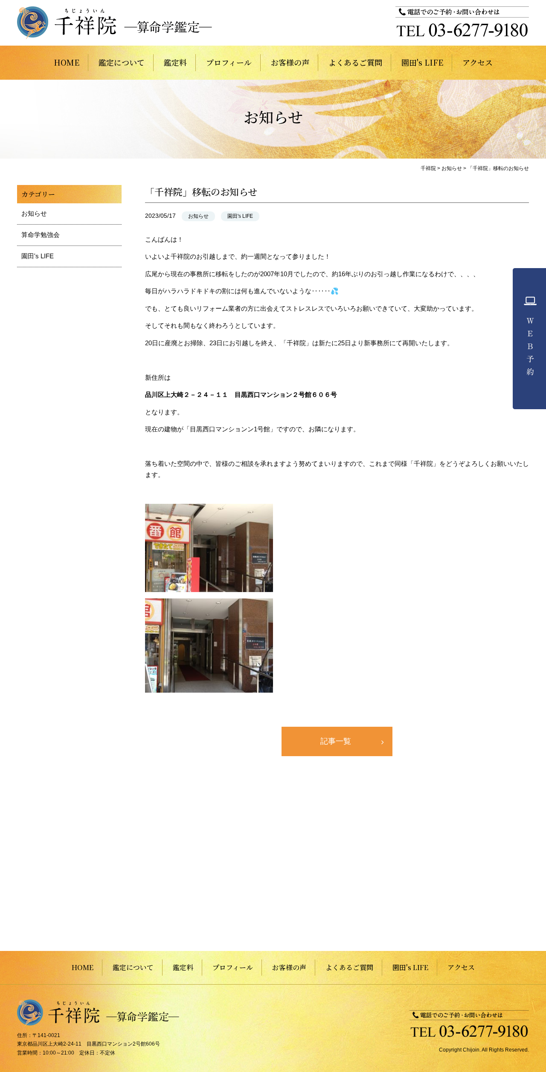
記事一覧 (335, 741)
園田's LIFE (422, 62)
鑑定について (122, 62)
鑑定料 (175, 62)
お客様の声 (290, 62)
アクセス (477, 62)
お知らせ (198, 216)
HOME (66, 62)
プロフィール (229, 62)
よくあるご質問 (355, 62)
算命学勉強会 (40, 234)
